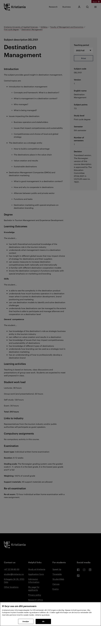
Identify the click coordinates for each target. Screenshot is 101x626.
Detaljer (26, 621)
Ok (43, 621)
